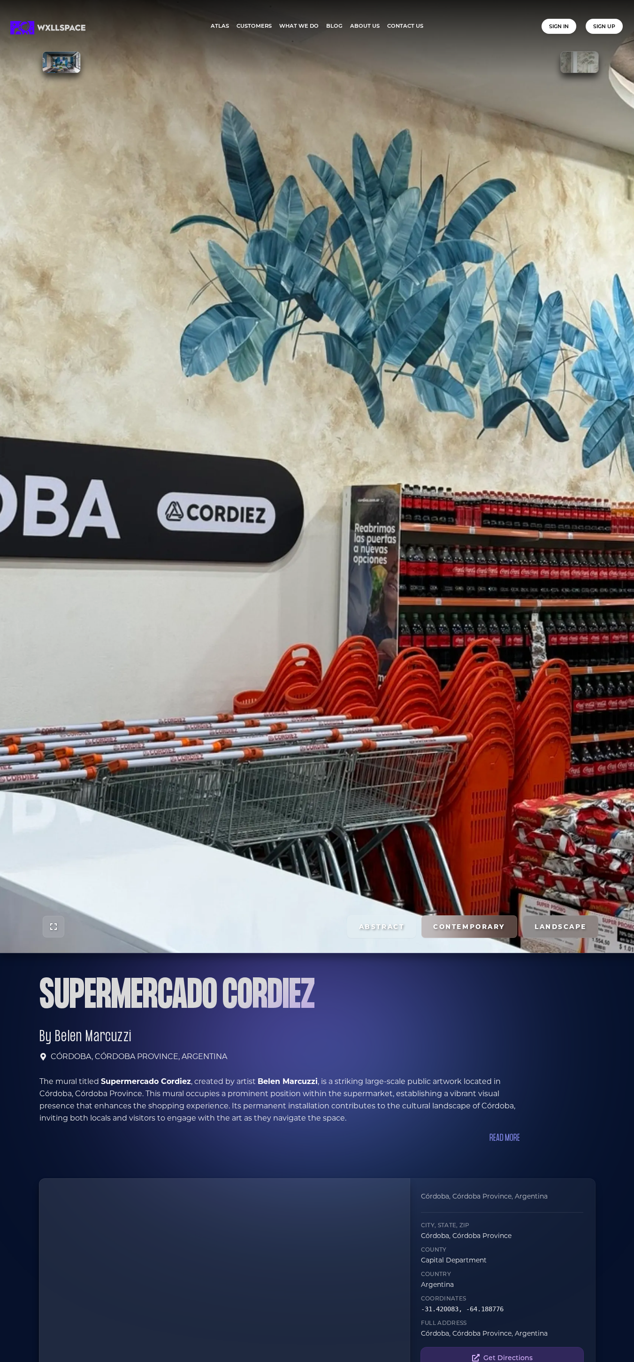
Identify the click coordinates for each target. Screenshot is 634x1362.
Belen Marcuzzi (93, 1037)
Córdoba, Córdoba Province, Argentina (139, 1056)
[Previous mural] (61, 62)
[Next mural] (579, 62)
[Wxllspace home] (47, 28)
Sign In (559, 26)
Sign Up (604, 26)
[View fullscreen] (53, 926)
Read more (504, 1138)
